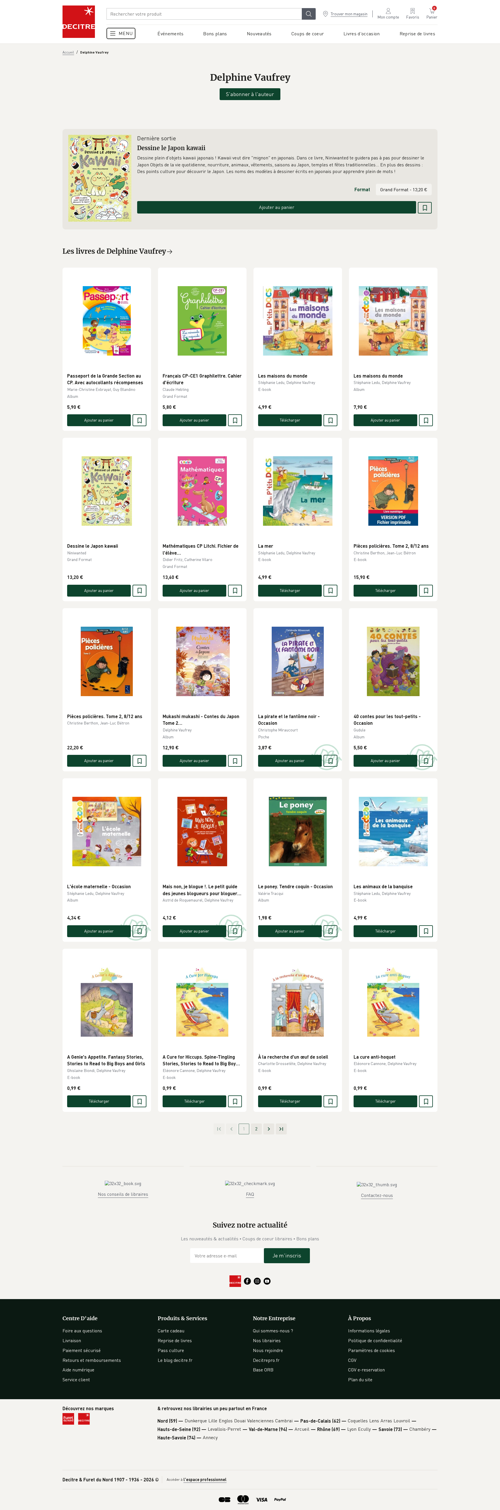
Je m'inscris (287, 1255)
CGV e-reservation (366, 1370)
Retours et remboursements (91, 1360)
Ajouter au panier (276, 207)
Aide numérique (78, 1370)
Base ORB (263, 1370)
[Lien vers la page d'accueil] (78, 21)
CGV (352, 1360)
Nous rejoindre (268, 1350)
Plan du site (360, 1379)
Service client (76, 1379)
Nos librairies (267, 1340)
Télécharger (290, 419)
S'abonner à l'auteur (250, 94)
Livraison (71, 1340)
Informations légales (369, 1331)
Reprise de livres (175, 1340)
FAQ (250, 1194)
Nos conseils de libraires (123, 1194)
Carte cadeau (171, 1331)
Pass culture (171, 1350)
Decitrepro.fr (266, 1360)
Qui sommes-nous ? (273, 1331)
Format (362, 189)
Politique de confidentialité (375, 1340)
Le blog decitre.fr (175, 1360)
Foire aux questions (82, 1331)
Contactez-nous (377, 1195)
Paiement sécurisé (81, 1350)
